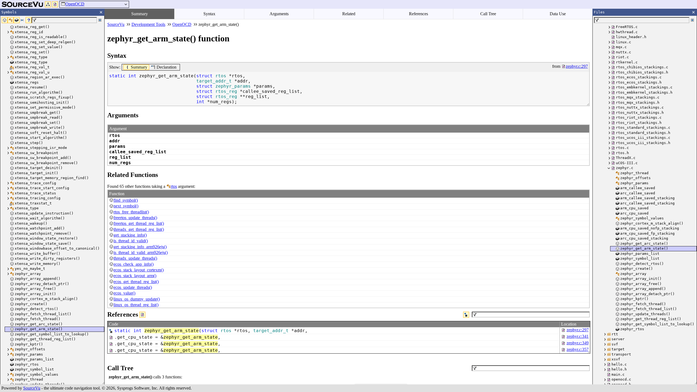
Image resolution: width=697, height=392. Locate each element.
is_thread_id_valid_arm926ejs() (141, 252)
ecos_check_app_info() (134, 264)
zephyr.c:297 (578, 329)
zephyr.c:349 (578, 343)
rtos (174, 186)
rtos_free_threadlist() (131, 212)
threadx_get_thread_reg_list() (139, 229)
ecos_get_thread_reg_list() (136, 281)
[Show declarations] (466, 315)
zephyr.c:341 (578, 336)
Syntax (209, 13)
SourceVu (31, 388)
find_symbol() (126, 200)
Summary (139, 13)
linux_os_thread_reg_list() (136, 304)
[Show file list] (55, 4)
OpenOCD (74, 4)
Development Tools (148, 24)
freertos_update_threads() (135, 217)
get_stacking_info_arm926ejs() (140, 246)
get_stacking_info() (130, 235)
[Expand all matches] (100, 20)
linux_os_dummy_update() (137, 299)
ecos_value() (124, 293)
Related (348, 13)
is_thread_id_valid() (131, 240)
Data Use (558, 13)
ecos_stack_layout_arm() (135, 275)
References (418, 13)
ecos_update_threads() (133, 287)
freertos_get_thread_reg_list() (139, 223)
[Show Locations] (142, 315)
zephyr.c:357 (578, 349)
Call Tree (488, 13)
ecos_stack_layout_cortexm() (139, 270)
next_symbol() (126, 206)
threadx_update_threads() (135, 258)
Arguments (279, 13)
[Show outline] (48, 4)
